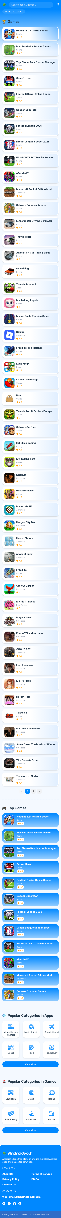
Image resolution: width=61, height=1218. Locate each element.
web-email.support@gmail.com (21, 1196)
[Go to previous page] (21, 791)
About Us (7, 1173)
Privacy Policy (11, 1179)
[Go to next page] (39, 791)
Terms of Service (41, 1173)
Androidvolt (20, 1153)
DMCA (35, 1179)
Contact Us (9, 1184)
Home (8, 11)
